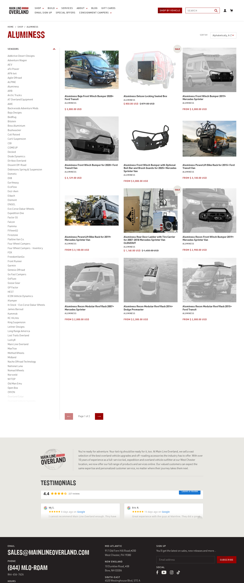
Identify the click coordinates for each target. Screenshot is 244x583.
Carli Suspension (17, 138)
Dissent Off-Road (17, 165)
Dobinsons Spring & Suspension (25, 169)
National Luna (15, 366)
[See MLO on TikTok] (178, 573)
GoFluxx (12, 278)
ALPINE (12, 82)
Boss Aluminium (16, 125)
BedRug (12, 117)
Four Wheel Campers (19, 243)
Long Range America (19, 331)
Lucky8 (11, 339)
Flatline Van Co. (16, 239)
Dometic (12, 173)
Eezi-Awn (13, 191)
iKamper (12, 300)
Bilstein (12, 121)
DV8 (10, 178)
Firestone (13, 235)
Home (11, 27)
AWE (10, 104)
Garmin (12, 265)
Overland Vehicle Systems (22, 400)
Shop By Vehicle (170, 10)
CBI (10, 143)
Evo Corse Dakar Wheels (21, 208)
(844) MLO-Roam (27, 568)
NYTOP (11, 379)
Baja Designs (15, 112)
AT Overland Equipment (20, 99)
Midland (12, 357)
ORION (11, 392)
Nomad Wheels (16, 370)
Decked (12, 151)
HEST (11, 291)
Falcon (11, 221)
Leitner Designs (16, 326)
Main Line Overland (18, 344)
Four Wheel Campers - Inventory (25, 248)
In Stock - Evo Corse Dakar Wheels (26, 304)
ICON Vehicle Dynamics (20, 296)
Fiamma (12, 226)
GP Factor (13, 287)
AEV (10, 64)
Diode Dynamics (16, 156)
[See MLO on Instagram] (171, 573)
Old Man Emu (15, 383)
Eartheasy (13, 182)
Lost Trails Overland (18, 335)
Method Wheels (16, 353)
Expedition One (16, 213)
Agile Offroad (15, 77)
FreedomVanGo (16, 256)
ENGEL (11, 204)
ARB (10, 90)
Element (12, 200)
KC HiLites (13, 318)
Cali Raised (14, 134)
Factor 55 (13, 217)
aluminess (32, 27)
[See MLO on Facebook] (157, 573)
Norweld (12, 374)
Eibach (11, 195)
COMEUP (13, 147)
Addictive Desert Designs (21, 55)
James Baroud (15, 309)
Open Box (13, 387)
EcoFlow (12, 186)
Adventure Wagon (17, 60)
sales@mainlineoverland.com (48, 553)
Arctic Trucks (15, 95)
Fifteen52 (13, 230)
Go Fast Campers (17, 274)
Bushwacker (14, 130)
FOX (10, 252)
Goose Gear (14, 283)
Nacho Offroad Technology (22, 361)
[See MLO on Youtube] (164, 573)
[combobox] (202, 10)
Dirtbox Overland (17, 160)
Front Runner (15, 261)
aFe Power (13, 69)
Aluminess (13, 86)
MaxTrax (12, 348)
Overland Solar (16, 396)
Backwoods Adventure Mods (23, 108)
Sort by (203, 35)
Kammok (13, 313)
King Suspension (16, 322)
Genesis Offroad (16, 269)
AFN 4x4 (12, 73)
